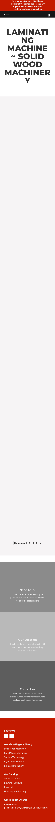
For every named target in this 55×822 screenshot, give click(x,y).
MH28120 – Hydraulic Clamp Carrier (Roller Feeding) (24, 400)
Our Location (27, 639)
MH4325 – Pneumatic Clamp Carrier (24, 250)
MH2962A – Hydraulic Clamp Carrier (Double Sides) (24, 311)
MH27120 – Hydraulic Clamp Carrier (24, 368)
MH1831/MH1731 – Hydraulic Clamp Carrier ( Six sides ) (24, 196)
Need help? (27, 590)
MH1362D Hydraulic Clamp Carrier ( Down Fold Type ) (27, 281)
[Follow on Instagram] (6, 736)
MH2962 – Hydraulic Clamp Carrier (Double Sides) (24, 489)
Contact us (27, 689)
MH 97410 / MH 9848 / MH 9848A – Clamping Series (24, 521)
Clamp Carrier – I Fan (17, 141)
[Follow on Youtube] (11, 736)
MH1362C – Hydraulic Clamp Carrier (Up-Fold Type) (27, 340)
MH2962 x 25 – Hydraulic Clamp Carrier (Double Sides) (26, 459)
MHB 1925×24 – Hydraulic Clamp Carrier (26, 428)
